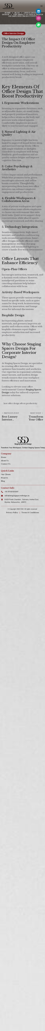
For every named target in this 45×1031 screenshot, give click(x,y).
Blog (3, 481)
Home (3, 457)
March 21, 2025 (33, 33)
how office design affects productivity (20, 403)
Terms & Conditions (30, 513)
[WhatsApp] (38, 25)
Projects (4, 478)
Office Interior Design (14, 33)
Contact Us (5, 464)
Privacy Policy (12, 513)
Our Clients (6, 474)
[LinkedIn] (38, 11)
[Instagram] (38, 18)
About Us (5, 461)
